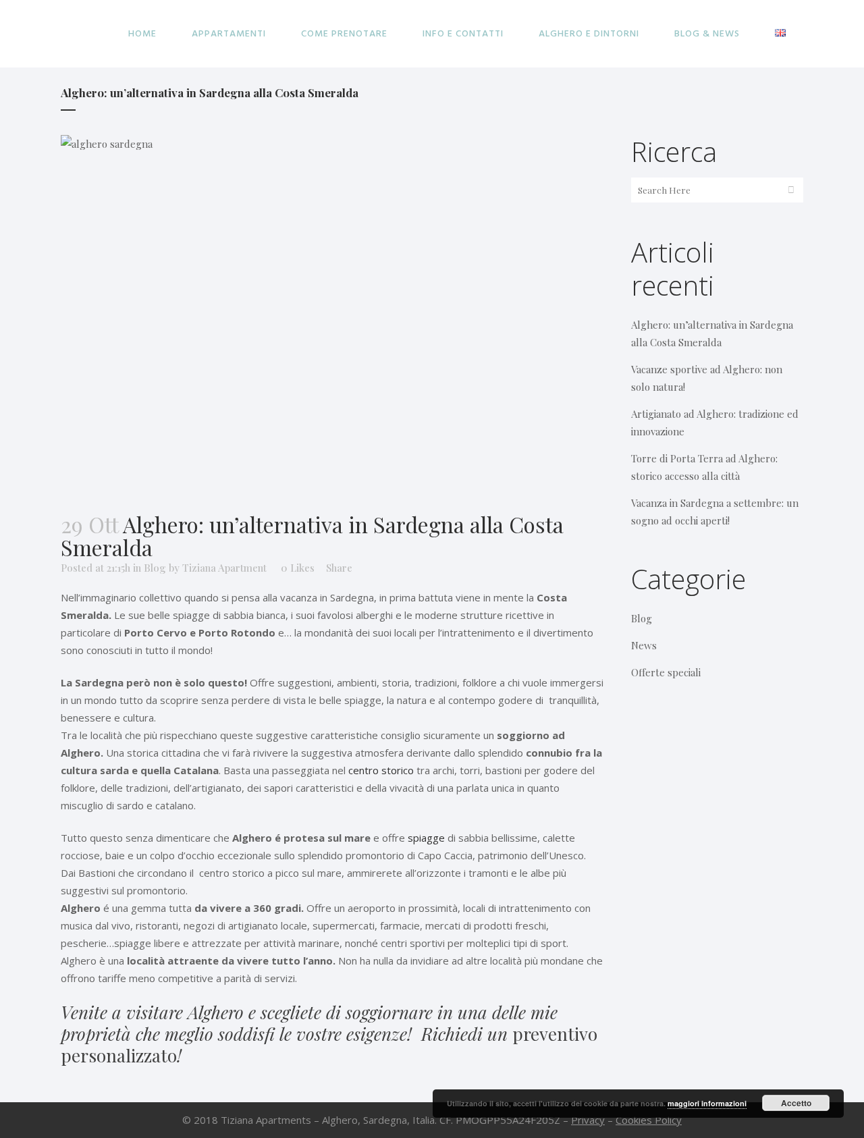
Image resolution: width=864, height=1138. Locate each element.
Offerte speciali (666, 672)
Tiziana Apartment (224, 567)
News (644, 645)
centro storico (381, 770)
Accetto (796, 1103)
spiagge (426, 837)
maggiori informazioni (707, 1103)
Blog (155, 567)
